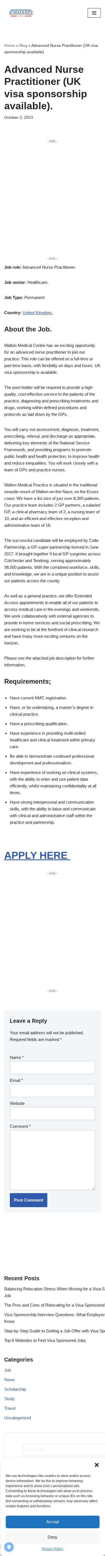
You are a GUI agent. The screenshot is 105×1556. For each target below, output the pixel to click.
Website (17, 1103)
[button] (96, 1465)
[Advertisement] (52, 199)
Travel (9, 1408)
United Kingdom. (38, 312)
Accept (52, 1521)
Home (9, 45)
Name (17, 1057)
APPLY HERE (37, 855)
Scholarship (15, 1389)
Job (7, 1370)
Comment (20, 1126)
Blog (23, 45)
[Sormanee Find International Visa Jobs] (21, 13)
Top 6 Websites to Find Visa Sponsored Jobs (45, 1340)
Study (9, 1398)
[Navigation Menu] (94, 13)
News (9, 1379)
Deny (52, 1537)
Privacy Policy (52, 1549)
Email (16, 1080)
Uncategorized (17, 1417)
